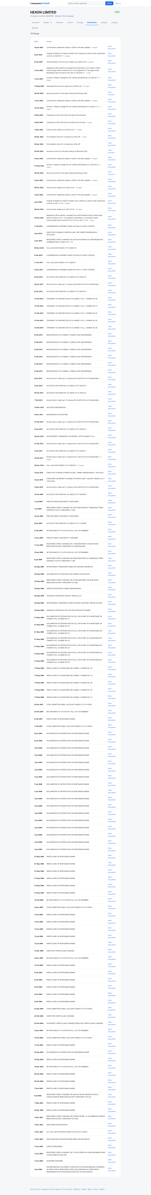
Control (70, 22)
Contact (102, 1189)
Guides (83, 1189)
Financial (59, 22)
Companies (40, 3)
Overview (35, 22)
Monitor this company (64, 16)
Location (114, 22)
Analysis (104, 22)
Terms (95, 1189)
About (90, 1189)
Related (35, 28)
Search (109, 3)
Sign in (118, 3)
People (47, 22)
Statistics (77, 1189)
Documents (92, 22)
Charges (80, 22)
